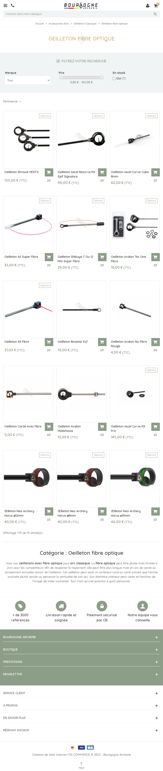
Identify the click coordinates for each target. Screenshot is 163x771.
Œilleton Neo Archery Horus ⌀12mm (19, 513)
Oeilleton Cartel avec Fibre (23, 426)
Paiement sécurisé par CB (102, 617)
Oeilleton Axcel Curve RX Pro (128, 428)
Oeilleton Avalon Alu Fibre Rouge (129, 344)
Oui (121, 78)
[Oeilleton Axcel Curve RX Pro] (135, 394)
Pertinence (10, 101)
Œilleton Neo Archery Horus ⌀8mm (72, 513)
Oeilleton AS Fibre (16, 342)
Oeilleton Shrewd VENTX (21, 172)
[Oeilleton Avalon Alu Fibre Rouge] (135, 309)
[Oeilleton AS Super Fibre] (28, 224)
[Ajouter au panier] (49, 172)
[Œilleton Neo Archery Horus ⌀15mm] (135, 478)
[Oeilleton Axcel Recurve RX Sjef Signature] (81, 139)
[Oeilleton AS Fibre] (28, 309)
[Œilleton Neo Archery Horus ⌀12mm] (28, 478)
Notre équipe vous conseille (143, 617)
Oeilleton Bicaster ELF (73, 342)
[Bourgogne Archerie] (81, 5)
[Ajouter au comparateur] (49, 180)
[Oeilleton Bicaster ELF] (81, 309)
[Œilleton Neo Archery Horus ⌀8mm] (81, 478)
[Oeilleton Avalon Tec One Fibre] (135, 224)
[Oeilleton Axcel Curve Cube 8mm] (135, 139)
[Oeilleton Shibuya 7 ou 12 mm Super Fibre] (81, 224)
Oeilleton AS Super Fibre (21, 257)
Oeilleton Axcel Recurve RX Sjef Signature (76, 174)
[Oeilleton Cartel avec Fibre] (28, 394)
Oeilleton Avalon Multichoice (69, 428)
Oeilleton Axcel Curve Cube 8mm (130, 174)
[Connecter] (148, 5)
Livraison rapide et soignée (61, 617)
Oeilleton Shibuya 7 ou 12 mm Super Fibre (75, 259)
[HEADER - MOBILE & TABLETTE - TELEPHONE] (14, 5)
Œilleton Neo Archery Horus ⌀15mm (126, 513)
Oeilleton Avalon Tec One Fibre (128, 259)
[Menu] (7, 5)
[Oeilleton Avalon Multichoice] (81, 394)
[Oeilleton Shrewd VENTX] (28, 139)
